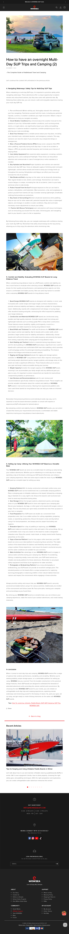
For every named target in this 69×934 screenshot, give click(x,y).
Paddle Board (36, 703)
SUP (43, 703)
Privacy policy (29, 925)
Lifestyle (28, 703)
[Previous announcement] (3, 2)
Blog (14, 915)
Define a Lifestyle (18, 897)
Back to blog (36, 716)
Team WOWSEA (17, 913)
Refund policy (22, 925)
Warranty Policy (48, 895)
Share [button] (10, 708)
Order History (48, 911)
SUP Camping (50, 703)
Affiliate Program (18, 911)
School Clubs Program (19, 899)
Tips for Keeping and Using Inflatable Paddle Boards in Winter (29, 769)
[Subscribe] (57, 864)
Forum (15, 917)
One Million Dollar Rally (20, 901)
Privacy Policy (48, 899)
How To (15, 703)
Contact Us (16, 895)
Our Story (16, 893)
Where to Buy (48, 893)
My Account (47, 909)
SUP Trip (58, 703)
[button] (4, 7)
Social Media (16, 909)
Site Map (46, 913)
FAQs (45, 901)
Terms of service (38, 925)
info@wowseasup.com (35, 808)
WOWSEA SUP (35, 706)
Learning (21, 703)
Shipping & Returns (49, 897)
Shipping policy (46, 925)
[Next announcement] (65, 2)
